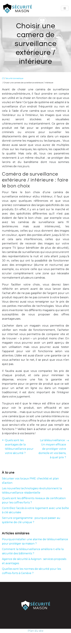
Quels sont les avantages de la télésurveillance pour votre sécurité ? (19, 447)
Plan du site (35, 630)
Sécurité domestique (14, 78)
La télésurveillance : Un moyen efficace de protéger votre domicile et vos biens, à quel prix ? (52, 449)
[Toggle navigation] (65, 8)
